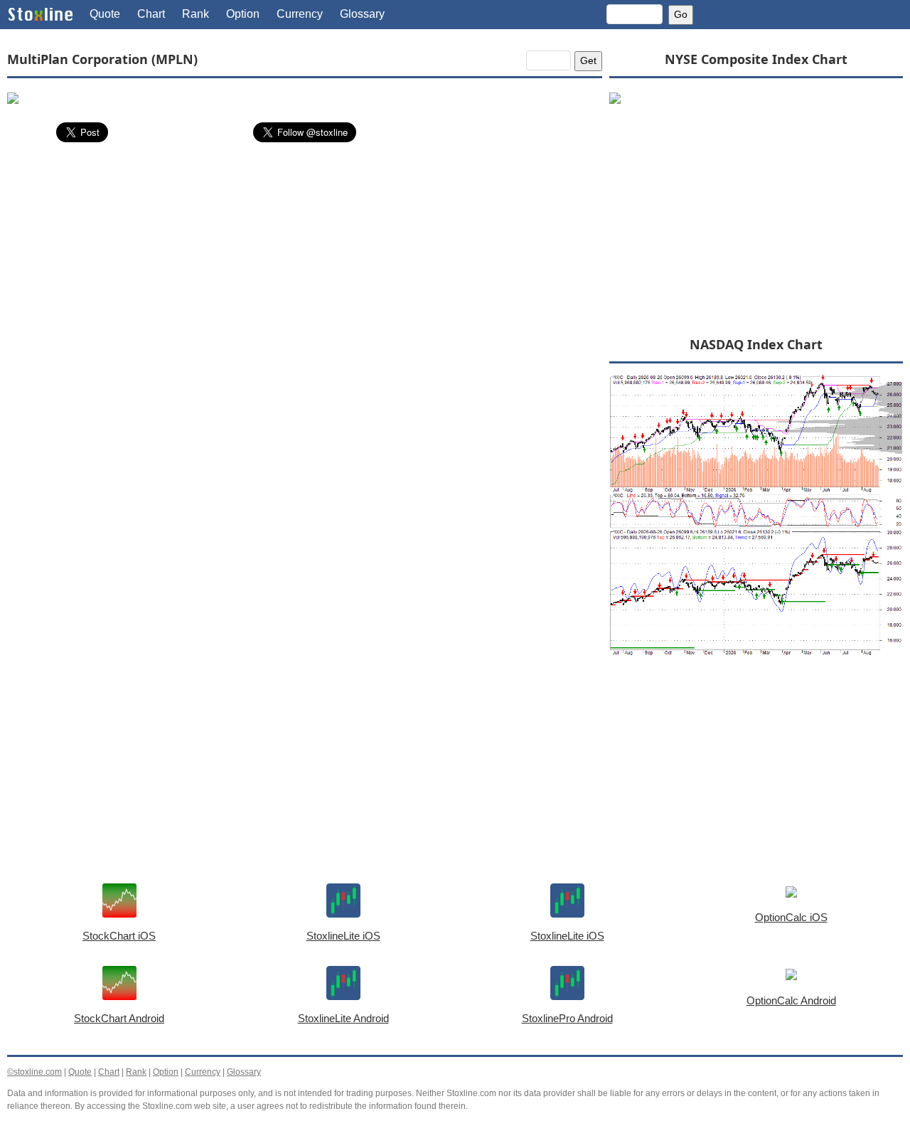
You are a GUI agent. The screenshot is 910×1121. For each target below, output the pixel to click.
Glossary (362, 14)
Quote (105, 14)
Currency (300, 14)
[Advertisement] (304, 259)
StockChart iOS (119, 936)
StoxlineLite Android (343, 1018)
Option (242, 14)
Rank (195, 14)
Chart (151, 14)
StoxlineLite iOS (343, 936)
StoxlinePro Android (567, 1018)
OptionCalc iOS (791, 917)
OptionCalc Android (791, 1000)
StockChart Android (119, 1018)
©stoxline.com (34, 1072)
